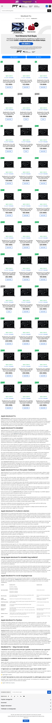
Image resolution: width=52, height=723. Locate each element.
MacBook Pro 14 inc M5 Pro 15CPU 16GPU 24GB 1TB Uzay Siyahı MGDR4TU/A (43, 145)
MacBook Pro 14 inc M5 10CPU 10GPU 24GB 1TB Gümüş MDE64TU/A (9, 113)
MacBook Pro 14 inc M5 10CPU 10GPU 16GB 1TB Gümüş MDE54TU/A (26, 81)
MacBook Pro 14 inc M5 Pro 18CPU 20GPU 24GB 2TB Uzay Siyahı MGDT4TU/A (9, 209)
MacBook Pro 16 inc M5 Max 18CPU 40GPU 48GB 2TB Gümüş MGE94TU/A (26, 370)
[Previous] (4, 38)
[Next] (48, 38)
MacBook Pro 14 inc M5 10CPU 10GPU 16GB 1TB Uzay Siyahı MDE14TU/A (9, 81)
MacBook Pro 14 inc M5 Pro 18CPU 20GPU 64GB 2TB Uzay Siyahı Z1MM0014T (43, 209)
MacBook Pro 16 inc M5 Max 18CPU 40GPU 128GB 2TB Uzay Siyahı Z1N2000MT (26, 402)
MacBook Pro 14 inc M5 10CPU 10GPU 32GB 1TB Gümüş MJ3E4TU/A (43, 113)
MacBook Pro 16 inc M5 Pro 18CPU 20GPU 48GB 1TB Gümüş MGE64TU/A (26, 306)
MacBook (28, 18)
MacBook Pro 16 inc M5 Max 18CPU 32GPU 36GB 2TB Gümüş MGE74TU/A (43, 338)
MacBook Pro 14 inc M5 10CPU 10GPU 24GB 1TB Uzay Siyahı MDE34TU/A (43, 81)
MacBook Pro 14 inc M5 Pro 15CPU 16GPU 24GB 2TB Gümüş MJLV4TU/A (43, 177)
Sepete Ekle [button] (8, 87)
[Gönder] (49, 10)
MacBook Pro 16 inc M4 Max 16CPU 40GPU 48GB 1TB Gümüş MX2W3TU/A (26, 145)
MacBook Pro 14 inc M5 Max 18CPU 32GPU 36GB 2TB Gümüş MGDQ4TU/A (43, 241)
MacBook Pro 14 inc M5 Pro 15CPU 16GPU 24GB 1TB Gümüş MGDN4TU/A (9, 177)
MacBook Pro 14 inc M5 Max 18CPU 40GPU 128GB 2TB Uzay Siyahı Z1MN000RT (9, 241)
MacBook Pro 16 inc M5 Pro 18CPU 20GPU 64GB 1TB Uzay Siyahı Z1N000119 (43, 306)
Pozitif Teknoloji (18, 18)
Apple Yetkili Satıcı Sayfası (8, 683)
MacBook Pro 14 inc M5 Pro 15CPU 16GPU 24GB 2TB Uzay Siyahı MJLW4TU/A (26, 177)
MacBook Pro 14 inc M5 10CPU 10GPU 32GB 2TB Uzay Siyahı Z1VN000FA (9, 145)
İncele (26, 119)
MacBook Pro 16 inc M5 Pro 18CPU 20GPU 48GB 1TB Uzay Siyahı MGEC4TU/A (9, 306)
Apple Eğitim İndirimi (7, 674)
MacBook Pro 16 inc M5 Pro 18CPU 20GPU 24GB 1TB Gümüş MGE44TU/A (43, 273)
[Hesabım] (47, 6)
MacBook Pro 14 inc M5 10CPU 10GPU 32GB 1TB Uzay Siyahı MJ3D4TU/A (26, 113)
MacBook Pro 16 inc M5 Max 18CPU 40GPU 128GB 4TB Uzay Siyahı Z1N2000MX (43, 402)
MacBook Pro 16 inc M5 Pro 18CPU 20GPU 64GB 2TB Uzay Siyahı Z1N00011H (9, 338)
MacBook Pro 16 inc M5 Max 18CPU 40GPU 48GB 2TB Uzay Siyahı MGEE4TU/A (9, 370)
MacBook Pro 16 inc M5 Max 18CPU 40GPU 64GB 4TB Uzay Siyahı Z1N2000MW (9, 402)
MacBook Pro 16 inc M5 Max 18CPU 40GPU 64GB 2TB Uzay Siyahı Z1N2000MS (43, 370)
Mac (24, 18)
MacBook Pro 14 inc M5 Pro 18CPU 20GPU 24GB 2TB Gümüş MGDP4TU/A (26, 209)
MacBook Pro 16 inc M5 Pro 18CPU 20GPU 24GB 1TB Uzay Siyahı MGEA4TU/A (26, 273)
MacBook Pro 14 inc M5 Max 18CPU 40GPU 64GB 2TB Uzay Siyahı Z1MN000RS (9, 273)
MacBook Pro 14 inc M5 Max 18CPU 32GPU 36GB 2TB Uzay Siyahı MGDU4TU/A (26, 241)
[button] (2, 6)
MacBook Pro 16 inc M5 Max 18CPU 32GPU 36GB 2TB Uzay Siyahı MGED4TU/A (26, 338)
